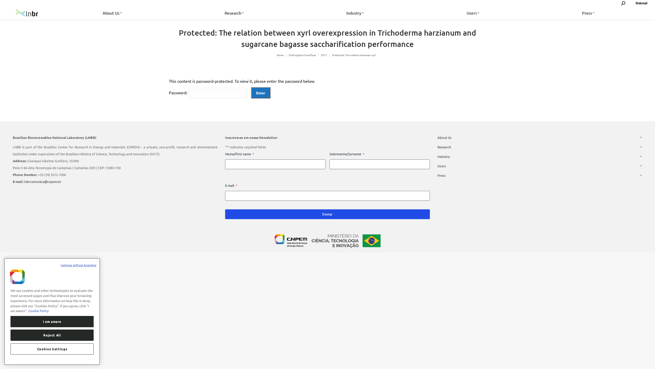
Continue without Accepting (78, 265)
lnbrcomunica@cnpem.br (42, 181)
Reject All (52, 335)
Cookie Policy (38, 310)
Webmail (641, 3)
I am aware (52, 321)
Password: (178, 92)
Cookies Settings (52, 349)
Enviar (327, 214)
